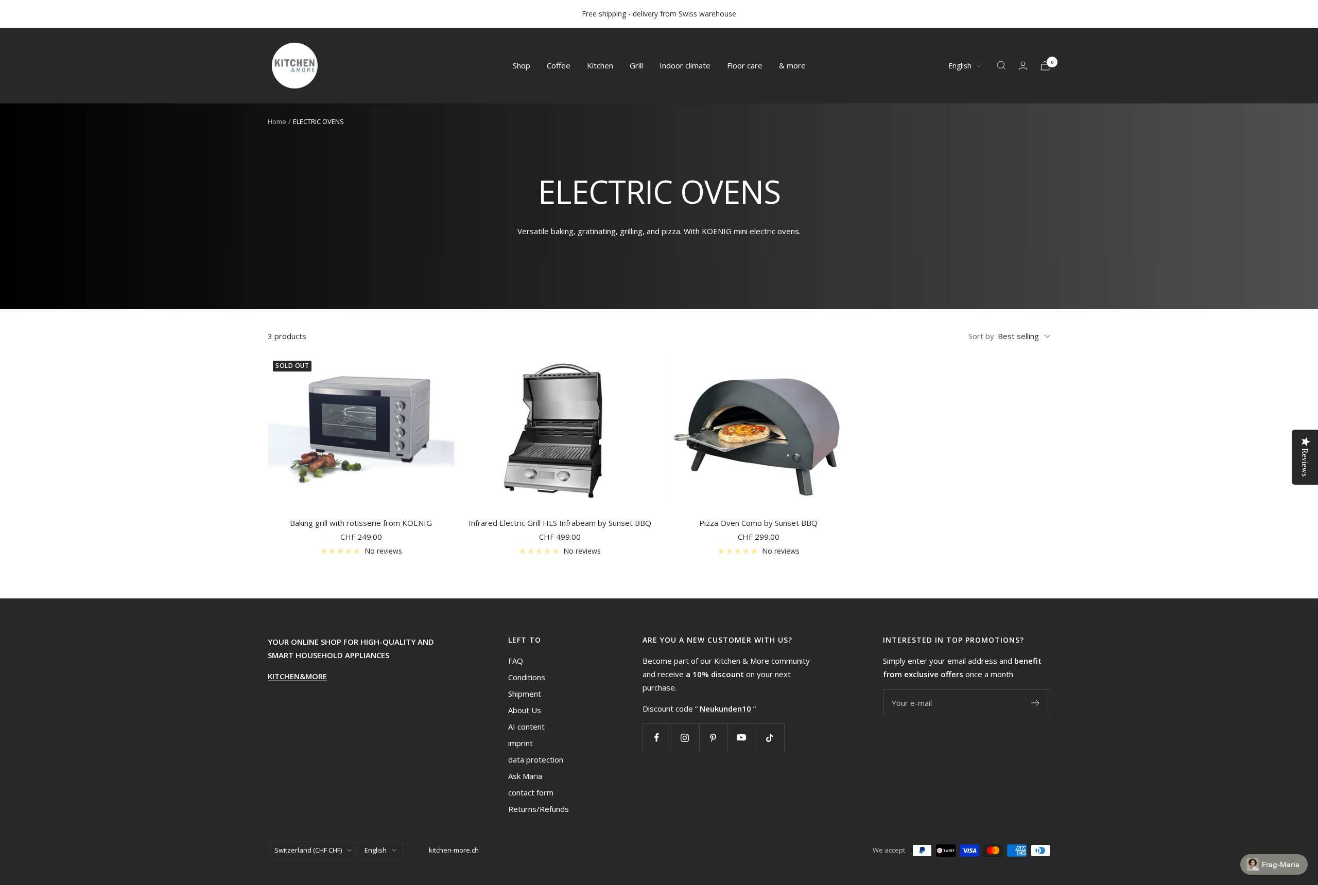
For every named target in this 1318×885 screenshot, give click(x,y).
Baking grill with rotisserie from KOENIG (361, 523)
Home (277, 121)
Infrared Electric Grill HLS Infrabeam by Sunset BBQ (560, 523)
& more (792, 65)
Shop (521, 65)
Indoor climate (685, 65)
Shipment (524, 693)
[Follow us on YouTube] (741, 737)
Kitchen (600, 65)
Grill (636, 65)
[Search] (1001, 65)
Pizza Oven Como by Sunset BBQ (758, 523)
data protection (535, 759)
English (960, 65)
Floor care (744, 65)
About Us (524, 710)
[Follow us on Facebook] (657, 737)
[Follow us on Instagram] (685, 737)
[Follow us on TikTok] (770, 737)
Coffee (558, 65)
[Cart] (1045, 65)
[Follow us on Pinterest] (713, 737)
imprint (520, 743)
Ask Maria (525, 776)
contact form (530, 792)
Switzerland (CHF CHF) (308, 850)
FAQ (515, 661)
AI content (526, 726)
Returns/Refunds (538, 809)
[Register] (1035, 702)
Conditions (526, 677)
